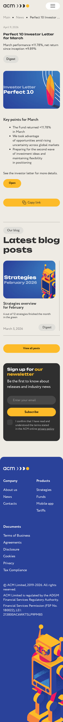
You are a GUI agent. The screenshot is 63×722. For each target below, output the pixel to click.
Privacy (8, 563)
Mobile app (44, 504)
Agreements (12, 542)
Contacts (10, 504)
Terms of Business (16, 536)
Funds (41, 497)
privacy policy (46, 429)
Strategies (43, 490)
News (20, 17)
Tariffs (40, 511)
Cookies (9, 556)
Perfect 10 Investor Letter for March (45, 17)
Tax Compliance (15, 570)
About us (10, 490)
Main (6, 17)
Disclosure (11, 549)
